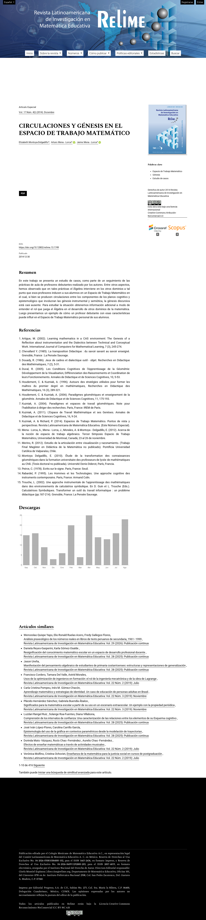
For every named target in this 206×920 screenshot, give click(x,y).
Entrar (200, 2)
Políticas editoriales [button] (128, 53)
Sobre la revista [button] (49, 53)
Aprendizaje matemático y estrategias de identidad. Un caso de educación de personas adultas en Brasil (86, 691)
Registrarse (187, 2)
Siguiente (39, 765)
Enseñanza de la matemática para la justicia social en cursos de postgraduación (114, 753)
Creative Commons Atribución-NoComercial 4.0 (162, 214)
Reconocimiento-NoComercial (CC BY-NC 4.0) (44, 908)
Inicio (29, 53)
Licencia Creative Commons (114, 904)
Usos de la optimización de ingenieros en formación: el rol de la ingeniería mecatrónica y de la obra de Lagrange (90, 678)
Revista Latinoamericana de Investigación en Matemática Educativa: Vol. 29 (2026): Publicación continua (86, 643)
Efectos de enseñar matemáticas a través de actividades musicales (64, 744)
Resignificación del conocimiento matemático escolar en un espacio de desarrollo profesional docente (84, 652)
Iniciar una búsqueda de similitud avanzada (64, 772)
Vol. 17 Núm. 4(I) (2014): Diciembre (36, 112)
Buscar (175, 53)
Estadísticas (157, 53)
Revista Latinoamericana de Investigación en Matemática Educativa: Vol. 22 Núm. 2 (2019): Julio (81, 683)
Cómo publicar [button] (98, 53)
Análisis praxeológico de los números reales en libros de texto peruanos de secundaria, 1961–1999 (83, 639)
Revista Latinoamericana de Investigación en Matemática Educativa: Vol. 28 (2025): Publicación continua (86, 656)
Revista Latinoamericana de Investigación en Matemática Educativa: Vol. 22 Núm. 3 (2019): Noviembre (85, 696)
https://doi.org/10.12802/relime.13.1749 (39, 247)
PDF (23, 193)
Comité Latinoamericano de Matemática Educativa (51, 857)
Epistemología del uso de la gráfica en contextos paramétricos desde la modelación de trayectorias (83, 731)
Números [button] (74, 53)
